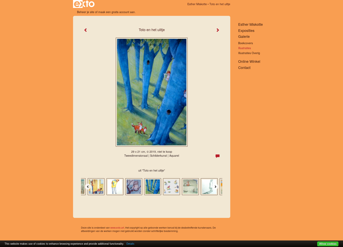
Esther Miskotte (197, 4)
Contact (244, 67)
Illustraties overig (249, 53)
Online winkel (249, 61)
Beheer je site (85, 12)
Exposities (246, 30)
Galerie (244, 36)
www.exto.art (117, 227)
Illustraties (244, 48)
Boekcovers (245, 43)
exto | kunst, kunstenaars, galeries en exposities (84, 4)
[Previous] (88, 187)
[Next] (215, 187)
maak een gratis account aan (116, 12)
